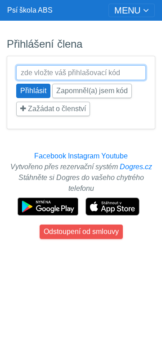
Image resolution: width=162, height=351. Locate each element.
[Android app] (49, 206)
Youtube (114, 156)
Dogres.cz (136, 167)
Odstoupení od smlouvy (81, 231)
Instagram (83, 156)
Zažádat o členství (56, 108)
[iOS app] (113, 206)
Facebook (50, 156)
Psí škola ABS (30, 10)
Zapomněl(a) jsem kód (92, 90)
